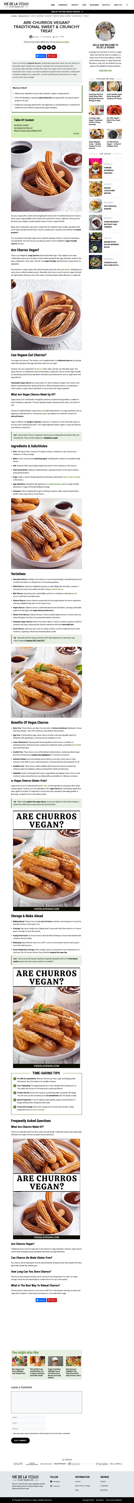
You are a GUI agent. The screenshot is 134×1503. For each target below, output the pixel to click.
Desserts (108, 184)
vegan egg (46, 413)
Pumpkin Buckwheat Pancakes (109, 170)
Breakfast (23, 16)
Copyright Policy (88, 1500)
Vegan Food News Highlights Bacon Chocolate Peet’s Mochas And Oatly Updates (54, 1373)
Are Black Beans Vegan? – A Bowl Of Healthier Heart (114, 144)
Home (53, 5)
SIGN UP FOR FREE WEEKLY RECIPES (66, 12)
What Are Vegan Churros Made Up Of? (28, 131)
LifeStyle (105, 5)
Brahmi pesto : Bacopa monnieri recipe (111, 244)
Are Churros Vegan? (21, 125)
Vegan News (94, 5)
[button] (127, 5)
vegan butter (65, 269)
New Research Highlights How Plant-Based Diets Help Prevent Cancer (73, 1372)
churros (39, 369)
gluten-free (42, 786)
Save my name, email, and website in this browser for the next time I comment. (41, 1433)
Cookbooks (62, 5)
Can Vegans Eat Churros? (23, 128)
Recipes (74, 5)
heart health (76, 745)
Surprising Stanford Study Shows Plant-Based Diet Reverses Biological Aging (96, 97)
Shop (84, 5)
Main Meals (109, 202)
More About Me (105, 70)
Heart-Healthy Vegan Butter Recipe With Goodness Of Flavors (114, 96)
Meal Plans (104, 1490)
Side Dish (107, 238)
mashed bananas (54, 484)
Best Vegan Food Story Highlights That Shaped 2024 (18, 1371)
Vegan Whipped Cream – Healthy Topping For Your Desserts (95, 145)
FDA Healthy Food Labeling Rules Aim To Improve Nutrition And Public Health (37, 1372)
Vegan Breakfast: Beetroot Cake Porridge (111, 224)
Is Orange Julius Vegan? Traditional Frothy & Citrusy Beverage (95, 121)
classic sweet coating (71, 477)
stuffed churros (57, 589)
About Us (117, 5)
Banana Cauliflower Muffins (109, 190)
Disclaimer (100, 1500)
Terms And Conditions (114, 1500)
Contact (78, 1481)
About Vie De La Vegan (82, 1486)
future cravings (38, 1110)
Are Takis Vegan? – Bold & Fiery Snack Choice (114, 120)
